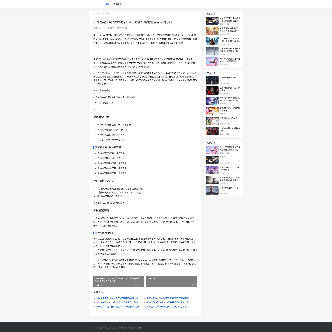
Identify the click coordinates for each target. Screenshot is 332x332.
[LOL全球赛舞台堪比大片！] (212, 78)
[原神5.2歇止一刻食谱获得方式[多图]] (212, 168)
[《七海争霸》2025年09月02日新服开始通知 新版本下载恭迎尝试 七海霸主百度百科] (212, 39)
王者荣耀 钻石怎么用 (228, 118)
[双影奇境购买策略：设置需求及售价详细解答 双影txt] (212, 178)
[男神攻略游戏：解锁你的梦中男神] (212, 108)
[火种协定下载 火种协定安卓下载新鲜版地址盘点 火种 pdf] (212, 18)
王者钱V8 (224, 157)
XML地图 (139, 328)
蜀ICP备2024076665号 (127, 328)
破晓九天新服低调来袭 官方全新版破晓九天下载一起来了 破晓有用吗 (230, 149)
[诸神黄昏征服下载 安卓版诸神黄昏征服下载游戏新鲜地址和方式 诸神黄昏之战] (212, 49)
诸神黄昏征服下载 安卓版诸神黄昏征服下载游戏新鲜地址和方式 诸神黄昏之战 (169, 302)
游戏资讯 (118, 4)
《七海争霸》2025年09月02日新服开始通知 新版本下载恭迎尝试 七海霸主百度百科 (118, 302)
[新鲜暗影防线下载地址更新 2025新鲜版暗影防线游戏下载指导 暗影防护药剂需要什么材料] (212, 59)
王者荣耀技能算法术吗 (229, 188)
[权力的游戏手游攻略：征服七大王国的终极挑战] (212, 98)
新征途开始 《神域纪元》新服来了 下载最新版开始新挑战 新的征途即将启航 (169, 298)
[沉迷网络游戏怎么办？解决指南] (212, 88)
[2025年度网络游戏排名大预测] (212, 128)
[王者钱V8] (212, 158)
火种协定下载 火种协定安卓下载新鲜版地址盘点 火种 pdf (118, 298)
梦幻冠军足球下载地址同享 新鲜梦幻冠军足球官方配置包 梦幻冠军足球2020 (169, 306)
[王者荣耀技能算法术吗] (212, 188)
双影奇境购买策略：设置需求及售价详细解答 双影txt (230, 180)
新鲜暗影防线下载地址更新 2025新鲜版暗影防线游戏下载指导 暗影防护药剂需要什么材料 (118, 306)
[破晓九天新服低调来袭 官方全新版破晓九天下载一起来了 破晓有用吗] (212, 147)
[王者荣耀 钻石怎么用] (212, 118)
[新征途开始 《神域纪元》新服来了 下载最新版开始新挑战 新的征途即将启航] (212, 29)
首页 (107, 4)
